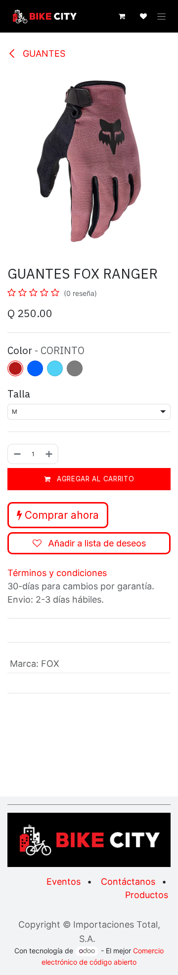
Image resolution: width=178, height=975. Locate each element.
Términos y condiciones (57, 573)
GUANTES (42, 53)
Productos (146, 895)
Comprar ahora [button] (60, 515)
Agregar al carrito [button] (94, 479)
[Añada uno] (49, 454)
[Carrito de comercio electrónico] (122, 16)
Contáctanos (128, 881)
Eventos (63, 881)
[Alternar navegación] (161, 16)
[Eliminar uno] (17, 454)
